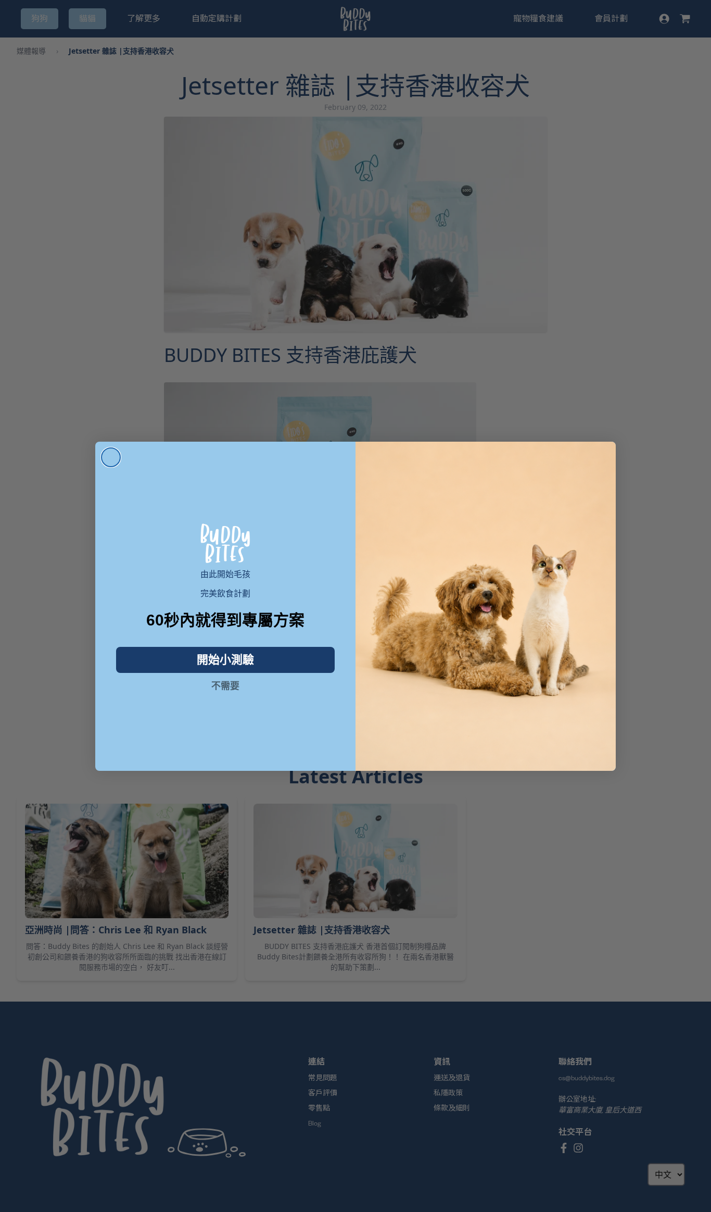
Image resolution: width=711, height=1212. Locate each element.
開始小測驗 (225, 659)
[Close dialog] (110, 457)
